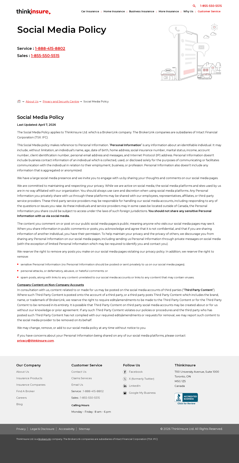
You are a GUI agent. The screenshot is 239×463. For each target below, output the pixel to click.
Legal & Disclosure (42, 429)
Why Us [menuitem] (188, 11)
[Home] (19, 101)
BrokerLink (44, 439)
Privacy (21, 429)
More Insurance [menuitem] (169, 11)
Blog (19, 404)
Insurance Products (29, 378)
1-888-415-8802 (50, 48)
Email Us (77, 384)
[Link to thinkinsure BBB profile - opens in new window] (186, 398)
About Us (32, 101)
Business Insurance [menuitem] (141, 11)
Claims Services (81, 378)
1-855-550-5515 (45, 55)
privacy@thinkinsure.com (35, 340)
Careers (21, 397)
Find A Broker (25, 391)
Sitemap (84, 429)
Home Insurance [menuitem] (114, 11)
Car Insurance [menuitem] (90, 11)
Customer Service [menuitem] (209, 11)
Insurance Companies (30, 384)
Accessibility (67, 429)
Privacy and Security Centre (61, 101)
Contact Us (78, 371)
